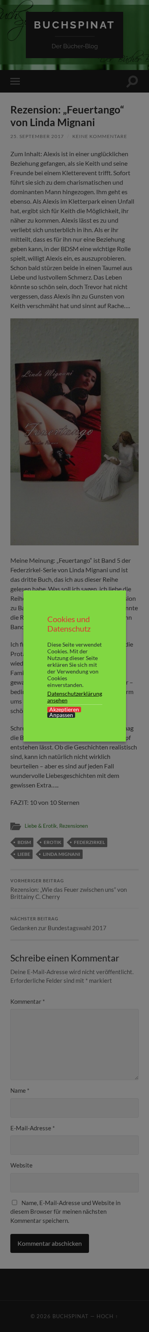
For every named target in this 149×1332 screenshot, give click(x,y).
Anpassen (61, 715)
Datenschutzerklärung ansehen (74, 697)
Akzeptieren (64, 709)
